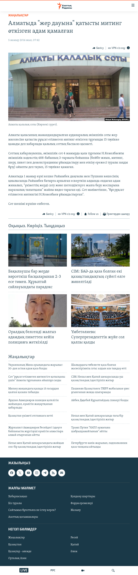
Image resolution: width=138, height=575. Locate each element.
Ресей (74, 537)
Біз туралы (15, 503)
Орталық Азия (17, 558)
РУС (52, 570)
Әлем (74, 551)
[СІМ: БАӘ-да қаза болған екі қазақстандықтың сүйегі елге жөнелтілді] (100, 250)
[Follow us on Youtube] (28, 473)
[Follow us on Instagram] (36, 473)
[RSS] (53, 473)
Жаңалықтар (16, 537)
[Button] (98, 48)
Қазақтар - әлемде (19, 551)
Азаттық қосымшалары (23, 517)
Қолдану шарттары (83, 496)
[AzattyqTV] (82, 570)
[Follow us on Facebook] (11, 473)
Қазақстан (15, 544)
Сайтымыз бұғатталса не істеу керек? (32, 510)
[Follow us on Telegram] (45, 473)
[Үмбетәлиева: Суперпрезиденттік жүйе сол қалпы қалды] (100, 310)
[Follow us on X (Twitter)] (20, 473)
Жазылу (76, 510)
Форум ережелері (82, 503)
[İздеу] (113, 570)
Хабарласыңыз (17, 496)
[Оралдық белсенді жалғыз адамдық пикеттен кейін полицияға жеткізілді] (37, 310)
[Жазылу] (61, 473)
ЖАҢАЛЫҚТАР (18, 15)
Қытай (75, 544)
